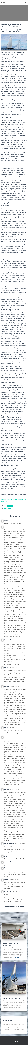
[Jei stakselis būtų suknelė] (14, 977)
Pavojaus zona (8, 1020)
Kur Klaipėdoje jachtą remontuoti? (10, 944)
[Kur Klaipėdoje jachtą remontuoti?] (14, 930)
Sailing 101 (10, 505)
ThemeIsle (19, 1041)
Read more (16, 957)
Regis (6, 521)
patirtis (5, 508)
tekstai (9, 508)
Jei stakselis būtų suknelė (11, 998)
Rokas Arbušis (9, 640)
